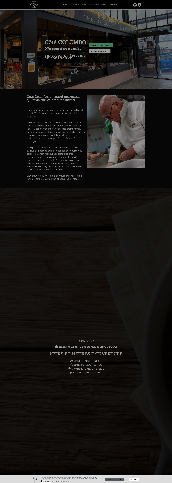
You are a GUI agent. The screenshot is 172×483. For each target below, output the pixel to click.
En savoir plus (46, 481)
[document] (86, 241)
